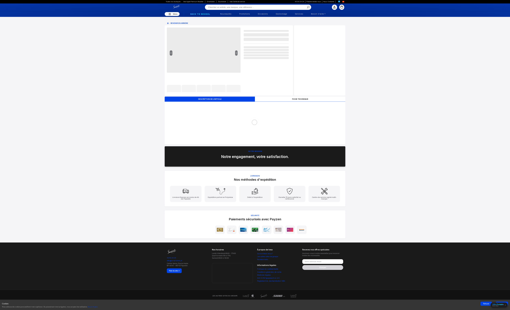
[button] (169, 14)
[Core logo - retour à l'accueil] (173, 7)
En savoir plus (93, 307)
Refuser (486, 304)
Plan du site (174, 270)
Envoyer (322, 267)
